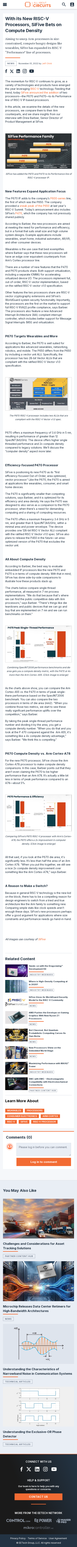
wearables (14, 1110)
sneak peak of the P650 (35, 205)
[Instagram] (45, 1469)
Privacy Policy (18, 1538)
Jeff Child (47, 63)
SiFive (41, 939)
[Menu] (5, 4)
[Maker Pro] (63, 1520)
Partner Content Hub (43, 1091)
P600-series (58, 198)
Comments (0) (19, 1137)
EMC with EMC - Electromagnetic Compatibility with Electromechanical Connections (48, 1082)
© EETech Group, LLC (28, 1542)
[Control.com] (18, 1520)
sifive (24, 1121)
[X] (29, 1469)
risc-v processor (44, 1121)
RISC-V (34, 88)
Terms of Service (37, 1538)
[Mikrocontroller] (38, 1527)
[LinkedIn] (37, 1469)
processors (34, 1110)
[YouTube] (54, 1469)
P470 (18, 213)
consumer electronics (22, 1116)
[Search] (64, 4)
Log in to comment (43, 1162)
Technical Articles (17, 1382)
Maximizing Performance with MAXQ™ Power (49, 1065)
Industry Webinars (41, 975)
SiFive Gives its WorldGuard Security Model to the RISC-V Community (48, 998)
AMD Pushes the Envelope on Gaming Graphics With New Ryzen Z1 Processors (49, 1015)
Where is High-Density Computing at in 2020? (48, 983)
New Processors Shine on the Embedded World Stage (45, 1049)
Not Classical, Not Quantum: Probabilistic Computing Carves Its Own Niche (47, 1033)
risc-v (11, 1121)
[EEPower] (43, 1520)
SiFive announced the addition (40, 92)
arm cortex (50, 1116)
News (33, 1006)
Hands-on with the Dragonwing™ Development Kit (46, 967)
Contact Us (38, 1496)
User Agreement (58, 1538)
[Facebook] (21, 1469)
